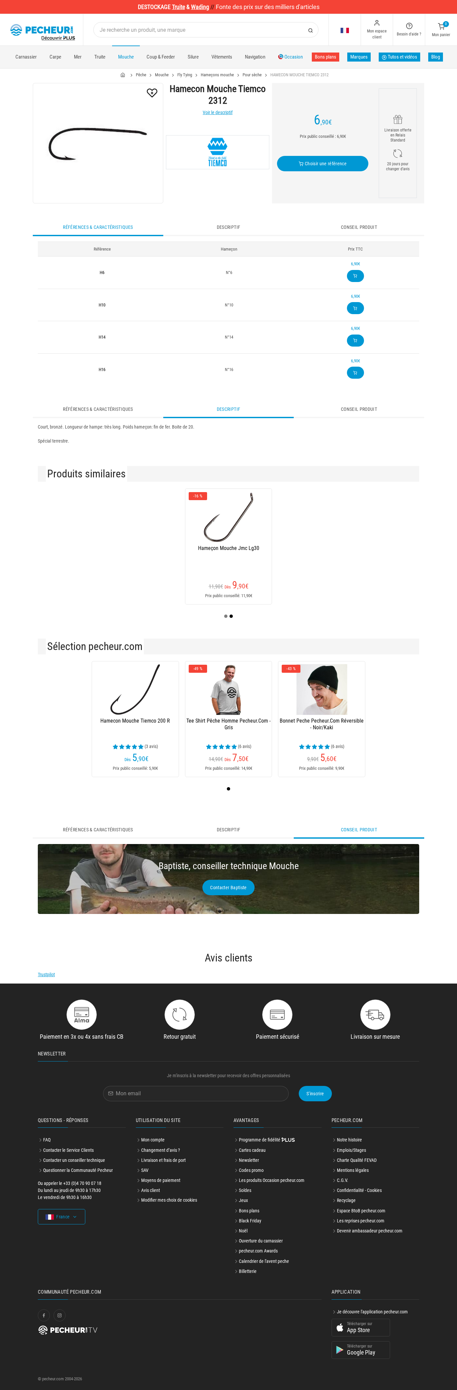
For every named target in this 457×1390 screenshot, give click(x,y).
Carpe (55, 57)
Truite (99, 57)
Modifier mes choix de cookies (169, 1200)
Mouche (126, 57)
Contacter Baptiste (228, 887)
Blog (435, 57)
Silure (193, 57)
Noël (243, 1230)
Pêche (141, 74)
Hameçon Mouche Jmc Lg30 (228, 548)
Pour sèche (252, 74)
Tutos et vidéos (402, 57)
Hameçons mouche (217, 74)
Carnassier (26, 57)
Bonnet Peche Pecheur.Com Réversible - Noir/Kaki (322, 724)
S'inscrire (315, 1093)
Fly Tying (184, 74)
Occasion (293, 57)
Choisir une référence (325, 163)
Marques (359, 57)
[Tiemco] (217, 152)
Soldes (245, 1190)
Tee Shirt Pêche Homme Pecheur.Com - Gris (228, 724)
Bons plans (325, 57)
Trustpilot (46, 974)
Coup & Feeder (161, 57)
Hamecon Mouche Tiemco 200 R (135, 721)
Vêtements (221, 57)
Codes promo (251, 1170)
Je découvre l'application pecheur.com (372, 1311)
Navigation (255, 57)
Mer (78, 57)
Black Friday (250, 1220)
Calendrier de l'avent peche (264, 1261)
